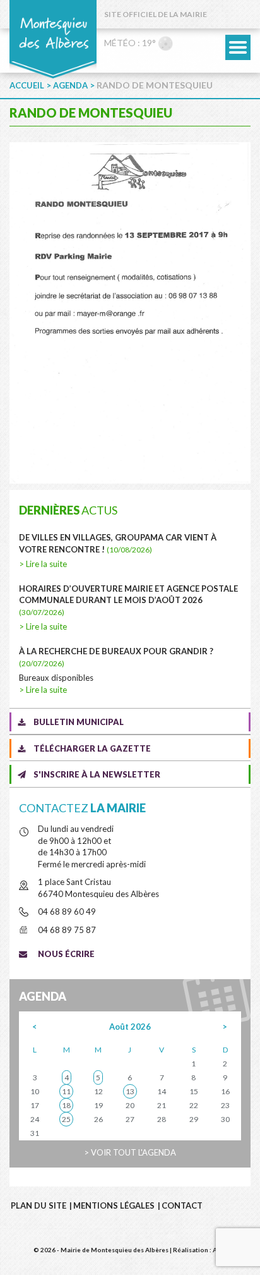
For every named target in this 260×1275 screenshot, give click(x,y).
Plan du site (38, 1205)
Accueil (26, 85)
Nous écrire (66, 954)
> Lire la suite (43, 564)
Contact (182, 1205)
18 (66, 1105)
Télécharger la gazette (92, 748)
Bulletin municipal (78, 722)
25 (66, 1119)
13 (130, 1091)
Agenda (70, 85)
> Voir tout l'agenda (130, 1152)
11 (66, 1091)
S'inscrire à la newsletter (96, 774)
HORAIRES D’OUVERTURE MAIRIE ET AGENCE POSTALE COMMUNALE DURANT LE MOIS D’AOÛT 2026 (128, 600)
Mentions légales (114, 1205)
